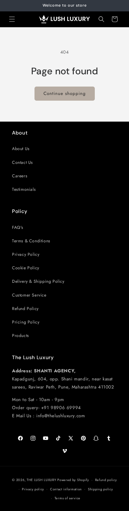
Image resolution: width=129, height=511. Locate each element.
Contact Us (22, 162)
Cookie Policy (25, 268)
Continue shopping (65, 93)
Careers (19, 176)
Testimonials (24, 189)
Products (20, 335)
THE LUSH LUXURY (41, 479)
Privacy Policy (25, 254)
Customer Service (29, 295)
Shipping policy (100, 489)
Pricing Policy (25, 322)
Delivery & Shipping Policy (38, 281)
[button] (12, 19)
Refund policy (106, 479)
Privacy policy (33, 489)
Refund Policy (25, 309)
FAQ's (17, 227)
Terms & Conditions (31, 241)
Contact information (66, 489)
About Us (21, 149)
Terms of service (67, 498)
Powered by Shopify (73, 479)
